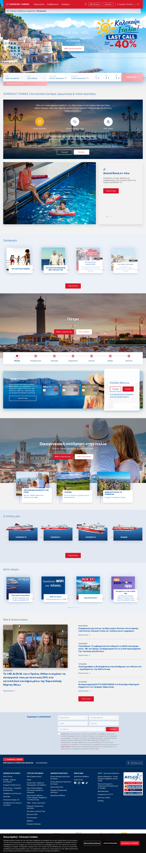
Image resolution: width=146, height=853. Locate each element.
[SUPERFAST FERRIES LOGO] (18, 4)
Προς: (29, 76)
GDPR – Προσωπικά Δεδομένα (108, 773)
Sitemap (101, 801)
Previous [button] (5, 38)
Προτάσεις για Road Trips (36, 811)
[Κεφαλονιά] (73, 356)
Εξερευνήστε (39, 4)
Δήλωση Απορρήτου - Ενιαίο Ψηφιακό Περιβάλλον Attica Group (108, 779)
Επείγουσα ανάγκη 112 (11, 800)
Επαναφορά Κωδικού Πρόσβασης (122, 394)
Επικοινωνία (78, 780)
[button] (73, 717)
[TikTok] (87, 783)
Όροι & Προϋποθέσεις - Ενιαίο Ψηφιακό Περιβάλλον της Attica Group (37, 798)
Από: (6, 76)
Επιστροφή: (74, 76)
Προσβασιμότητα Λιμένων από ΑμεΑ (12, 804)
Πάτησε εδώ (41, 11)
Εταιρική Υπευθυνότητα (12, 785)
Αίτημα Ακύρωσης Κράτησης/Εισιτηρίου (60, 783)
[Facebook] (75, 783)
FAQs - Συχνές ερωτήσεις (36, 803)
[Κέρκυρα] (54, 356)
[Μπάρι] (110, 356)
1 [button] (106, 216)
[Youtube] (83, 783)
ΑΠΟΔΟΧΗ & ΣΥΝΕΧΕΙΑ (129, 843)
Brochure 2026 (32, 814)
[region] (73, 843)
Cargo (29, 780)
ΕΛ (138, 4)
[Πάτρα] (17, 356)
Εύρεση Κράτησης (56, 787)
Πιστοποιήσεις (32, 818)
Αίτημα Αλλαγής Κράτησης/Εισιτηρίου (60, 778)
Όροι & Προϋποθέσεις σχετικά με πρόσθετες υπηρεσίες (35, 790)
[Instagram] (79, 783)
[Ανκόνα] (92, 356)
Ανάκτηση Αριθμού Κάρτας (119, 397)
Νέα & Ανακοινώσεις (34, 776)
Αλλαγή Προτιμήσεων (92, 843)
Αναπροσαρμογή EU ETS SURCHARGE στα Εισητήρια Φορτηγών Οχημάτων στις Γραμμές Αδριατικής (108, 685)
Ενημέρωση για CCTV (105, 794)
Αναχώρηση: (52, 76)
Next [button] (141, 38)
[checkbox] (59, 734)
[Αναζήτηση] (86, 4)
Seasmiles (6, 796)
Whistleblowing (103, 791)
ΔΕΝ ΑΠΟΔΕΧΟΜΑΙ (110, 843)
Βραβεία (30, 821)
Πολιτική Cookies (104, 797)
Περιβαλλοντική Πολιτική (12, 793)
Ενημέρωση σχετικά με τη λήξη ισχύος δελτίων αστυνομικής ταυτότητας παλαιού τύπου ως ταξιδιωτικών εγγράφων (108, 629)
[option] (73, 38)
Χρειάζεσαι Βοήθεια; (57, 795)
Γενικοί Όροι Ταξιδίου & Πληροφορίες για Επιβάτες (36, 784)
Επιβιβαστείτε (53, 4)
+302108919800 (41, 763)
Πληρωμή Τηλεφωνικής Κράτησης (35, 807)
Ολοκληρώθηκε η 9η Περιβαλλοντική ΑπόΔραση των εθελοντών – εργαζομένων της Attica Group (110, 667)
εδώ (97, 749)
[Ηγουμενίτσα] (36, 356)
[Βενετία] (129, 356)
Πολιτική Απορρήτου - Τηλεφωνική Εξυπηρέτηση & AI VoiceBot (108, 786)
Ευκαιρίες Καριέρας (34, 824)
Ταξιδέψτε (65, 4)
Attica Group (7, 776)
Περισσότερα (8, 691)
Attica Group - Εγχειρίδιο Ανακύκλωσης (12, 789)
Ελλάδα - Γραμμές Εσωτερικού (9, 781)
